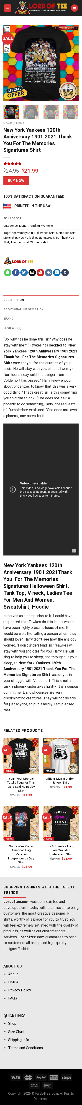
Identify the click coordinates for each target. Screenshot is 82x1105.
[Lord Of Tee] (18, 261)
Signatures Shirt (48, 237)
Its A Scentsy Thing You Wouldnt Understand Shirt (61, 850)
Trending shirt (19, 242)
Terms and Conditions (25, 1048)
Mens (20, 123)
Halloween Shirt (44, 233)
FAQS (12, 998)
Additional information (23, 309)
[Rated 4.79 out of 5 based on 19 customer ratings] (41, 163)
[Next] (71, 63)
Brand (8, 318)
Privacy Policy (19, 990)
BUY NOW (16, 181)
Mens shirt (10, 237)
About (13, 974)
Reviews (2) (12, 328)
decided (55, 345)
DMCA (13, 982)
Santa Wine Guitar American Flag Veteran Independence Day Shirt (21, 854)
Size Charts (17, 1032)
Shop (12, 1023)
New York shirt (27, 237)
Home (7, 123)
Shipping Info (18, 1040)
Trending (34, 225)
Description (13, 300)
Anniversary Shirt (22, 233)
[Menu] (7, 8)
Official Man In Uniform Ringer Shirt (61, 780)
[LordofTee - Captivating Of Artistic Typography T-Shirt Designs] (41, 8)
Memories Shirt (66, 233)
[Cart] (74, 8)
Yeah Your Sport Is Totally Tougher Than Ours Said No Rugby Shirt (21, 785)
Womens (47, 225)
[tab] (41, 300)
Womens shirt (39, 242)
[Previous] (11, 63)
